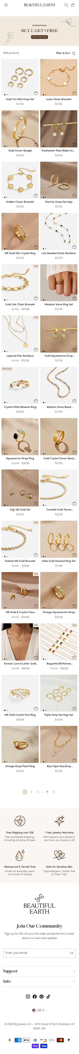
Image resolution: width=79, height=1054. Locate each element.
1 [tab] (4, 94)
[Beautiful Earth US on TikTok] (48, 996)
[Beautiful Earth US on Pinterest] (42, 996)
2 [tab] (7, 94)
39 (47, 792)
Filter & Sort (63, 53)
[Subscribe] (71, 953)
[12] (20, 78)
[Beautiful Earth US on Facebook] (35, 996)
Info (7, 982)
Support (10, 971)
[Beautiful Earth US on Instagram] (28, 996)
